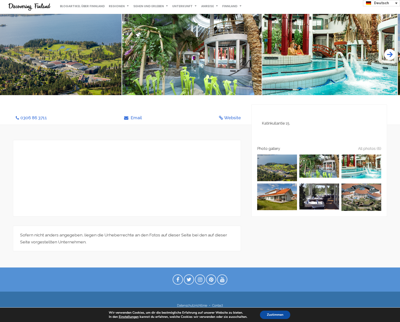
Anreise (207, 6)
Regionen (117, 6)
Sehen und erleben (148, 6)
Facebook (177, 281)
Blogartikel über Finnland (82, 6)
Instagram (200, 281)
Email (135, 117)
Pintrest (211, 281)
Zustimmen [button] (275, 314)
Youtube (222, 281)
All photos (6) (369, 148)
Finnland (230, 6)
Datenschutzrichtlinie (192, 305)
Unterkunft (182, 6)
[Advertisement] (127, 178)
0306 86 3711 (33, 117)
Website (232, 117)
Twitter (189, 281)
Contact (217, 305)
